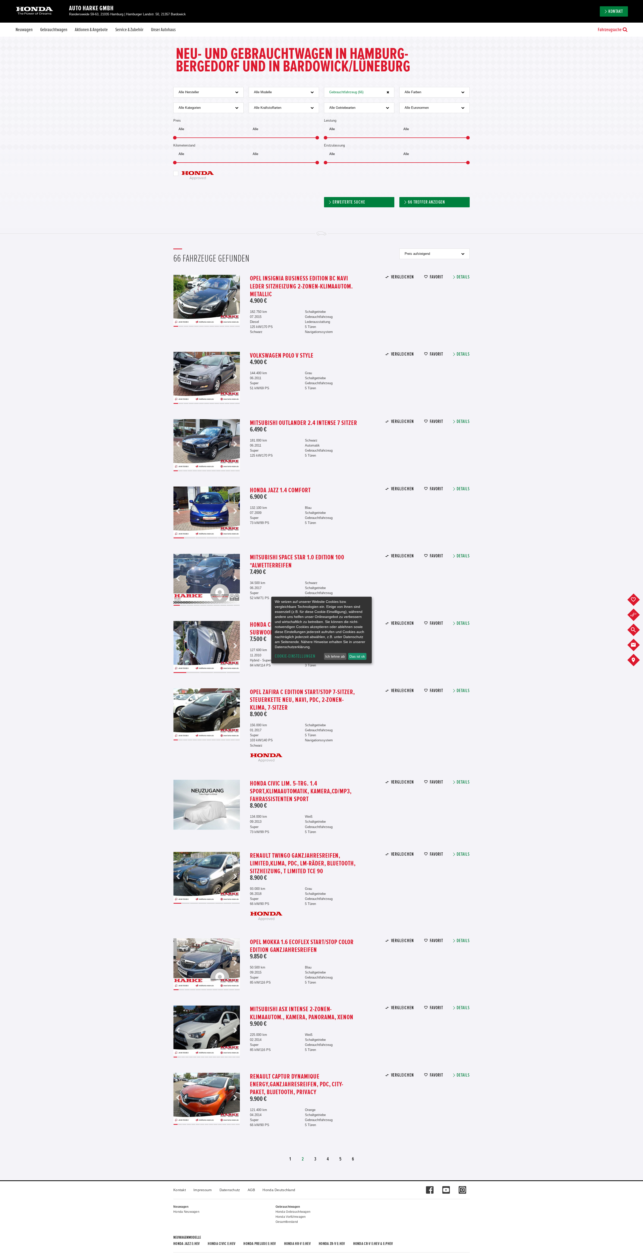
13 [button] (237, 326)
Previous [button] (178, 300)
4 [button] (191, 326)
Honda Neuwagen (186, 1212)
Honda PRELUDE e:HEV (259, 1244)
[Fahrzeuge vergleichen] (637, 615)
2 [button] (181, 326)
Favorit (436, 277)
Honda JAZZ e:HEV (186, 1244)
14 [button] (237, 470)
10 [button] (222, 326)
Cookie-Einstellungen (295, 656)
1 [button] (176, 326)
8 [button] (211, 326)
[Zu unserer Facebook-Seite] (429, 1187)
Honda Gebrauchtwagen (293, 1212)
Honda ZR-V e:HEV (332, 1244)
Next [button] (235, 300)
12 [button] (232, 326)
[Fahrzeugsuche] (637, 630)
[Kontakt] (637, 645)
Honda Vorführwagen (291, 1217)
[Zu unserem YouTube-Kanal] (446, 1187)
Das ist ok (357, 656)
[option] (206, 300)
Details (463, 277)
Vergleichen (402, 277)
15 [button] (238, 1124)
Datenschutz (230, 1190)
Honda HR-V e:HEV (297, 1244)
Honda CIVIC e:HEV (221, 1244)
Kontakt (179, 1190)
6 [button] (201, 326)
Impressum (202, 1190)
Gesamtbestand (287, 1222)
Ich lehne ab (335, 656)
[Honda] (34, 11)
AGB (251, 1190)
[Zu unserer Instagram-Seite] (462, 1187)
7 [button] (206, 326)
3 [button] (186, 326)
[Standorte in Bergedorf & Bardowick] (637, 660)
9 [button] (217, 326)
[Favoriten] (637, 600)
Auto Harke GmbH (91, 8)
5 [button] (196, 326)
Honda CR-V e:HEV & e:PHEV (373, 1244)
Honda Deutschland (278, 1190)
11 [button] (227, 326)
